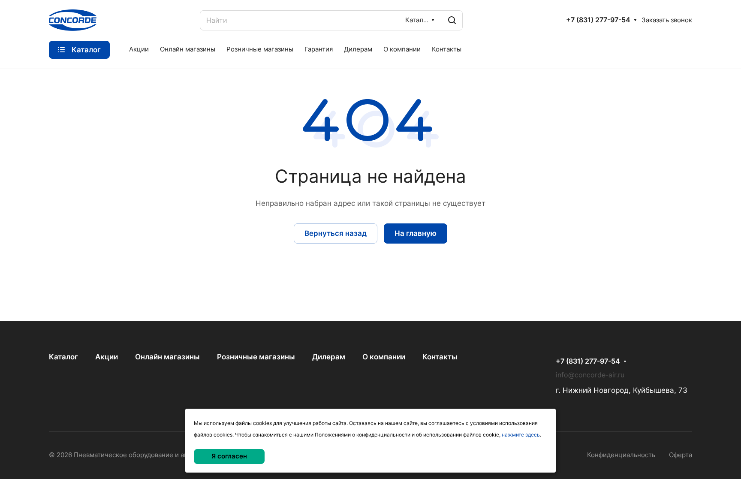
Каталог (63, 356)
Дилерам (328, 356)
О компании (383, 356)
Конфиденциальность (621, 455)
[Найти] (452, 20)
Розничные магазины (256, 356)
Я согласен (229, 456)
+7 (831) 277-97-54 (598, 20)
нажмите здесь (521, 434)
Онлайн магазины (167, 356)
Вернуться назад (335, 233)
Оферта (680, 455)
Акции (106, 356)
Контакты (440, 356)
